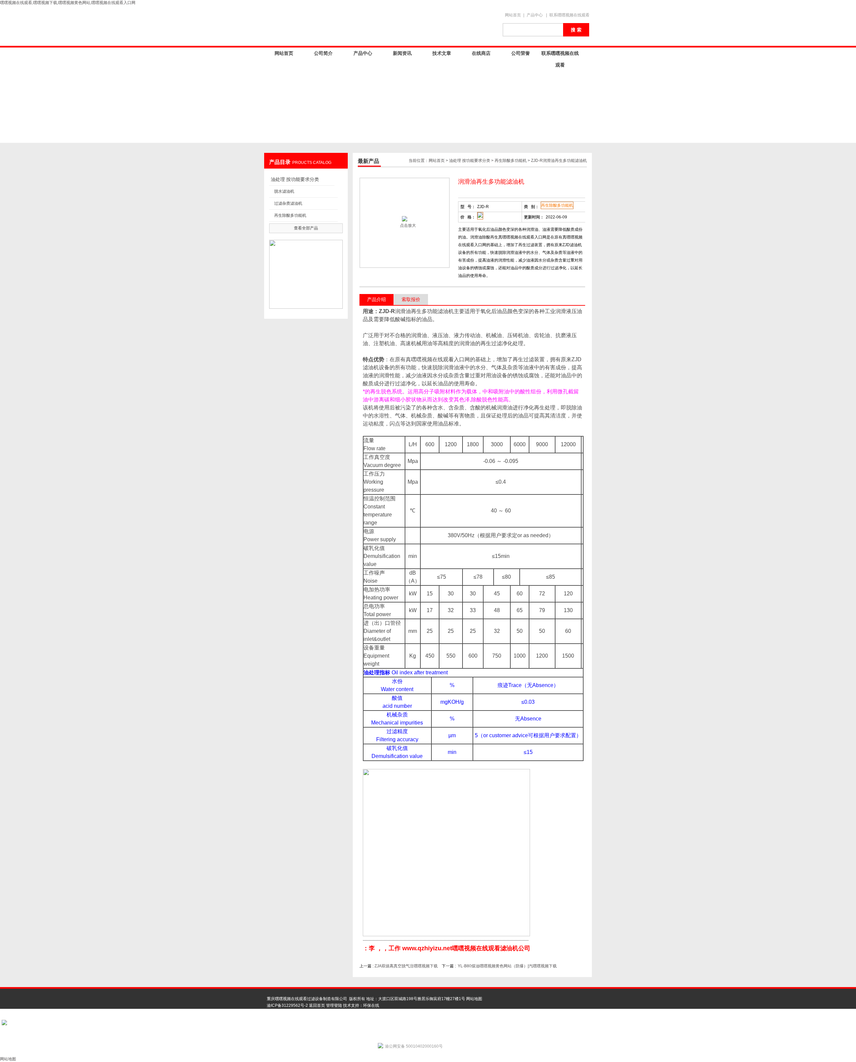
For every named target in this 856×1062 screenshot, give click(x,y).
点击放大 (407, 225)
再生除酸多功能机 (290, 215)
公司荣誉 (520, 53)
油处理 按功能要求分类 (295, 179)
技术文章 (441, 53)
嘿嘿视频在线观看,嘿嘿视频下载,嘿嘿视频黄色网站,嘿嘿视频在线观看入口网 (67, 2)
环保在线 (371, 1005)
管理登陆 (334, 1005)
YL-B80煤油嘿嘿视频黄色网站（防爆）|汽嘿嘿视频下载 (507, 966)
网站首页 (513, 15)
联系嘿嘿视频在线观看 (569, 15)
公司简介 (323, 53)
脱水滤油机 (284, 191)
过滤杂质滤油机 (288, 203)
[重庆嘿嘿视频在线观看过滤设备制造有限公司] (381, 26)
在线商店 (481, 53)
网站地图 (474, 998)
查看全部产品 (306, 228)
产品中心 (535, 15)
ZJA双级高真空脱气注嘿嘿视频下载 (406, 966)
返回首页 (317, 1005)
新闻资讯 (402, 53)
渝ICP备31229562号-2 (287, 1005)
